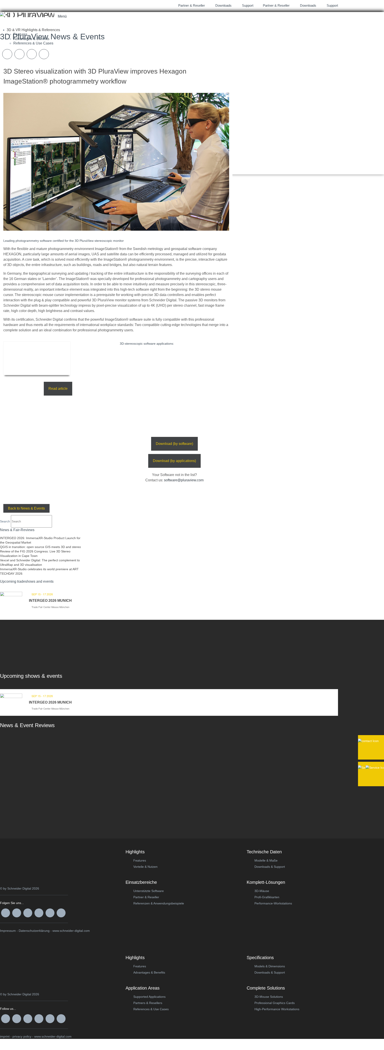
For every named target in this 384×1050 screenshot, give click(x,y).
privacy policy (21, 1036)
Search (5, 521)
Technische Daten (264, 851)
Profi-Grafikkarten (266, 897)
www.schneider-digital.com (71, 930)
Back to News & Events (26, 508)
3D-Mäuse (261, 891)
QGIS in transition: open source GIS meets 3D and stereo (40, 547)
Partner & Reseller (276, 5)
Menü (62, 16)
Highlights (135, 851)
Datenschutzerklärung (34, 930)
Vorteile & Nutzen (145, 866)
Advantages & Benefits (149, 972)
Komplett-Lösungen (266, 882)
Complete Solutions (266, 988)
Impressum (8, 930)
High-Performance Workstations (276, 1009)
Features (139, 860)
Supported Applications (149, 996)
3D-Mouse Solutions (268, 996)
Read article (58, 388)
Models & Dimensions (269, 966)
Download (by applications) (174, 461)
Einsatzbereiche (141, 882)
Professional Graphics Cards (274, 1003)
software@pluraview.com (184, 480)
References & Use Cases (151, 1009)
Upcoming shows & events (31, 676)
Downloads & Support (269, 866)
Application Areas (143, 988)
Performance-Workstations (273, 903)
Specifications (260, 957)
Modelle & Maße (266, 860)
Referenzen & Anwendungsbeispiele (158, 903)
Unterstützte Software (148, 891)
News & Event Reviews (27, 725)
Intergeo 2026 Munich (50, 600)
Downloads (307, 5)
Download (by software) (174, 444)
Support (332, 5)
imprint (5, 1036)
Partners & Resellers (147, 1003)
